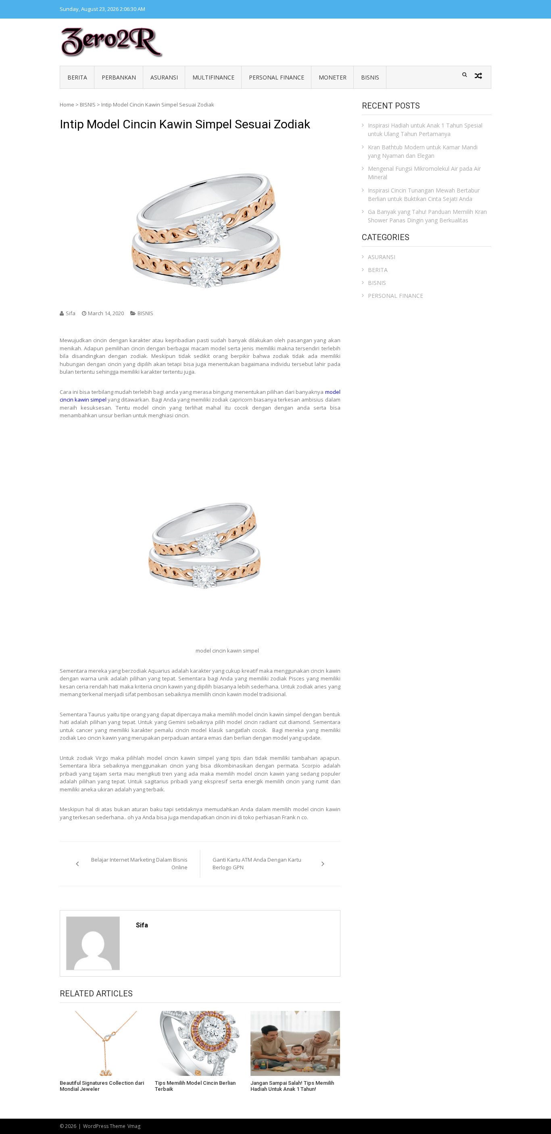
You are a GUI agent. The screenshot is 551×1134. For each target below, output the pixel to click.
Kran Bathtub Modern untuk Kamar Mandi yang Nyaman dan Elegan (423, 151)
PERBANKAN (119, 77)
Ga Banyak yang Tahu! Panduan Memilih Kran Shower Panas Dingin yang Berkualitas (427, 216)
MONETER (332, 77)
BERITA (77, 77)
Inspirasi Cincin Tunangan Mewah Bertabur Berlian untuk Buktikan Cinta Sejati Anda (424, 194)
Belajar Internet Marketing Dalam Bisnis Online (139, 863)
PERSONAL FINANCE (276, 77)
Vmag (133, 1126)
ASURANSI (164, 77)
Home (67, 104)
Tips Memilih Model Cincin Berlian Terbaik (195, 1086)
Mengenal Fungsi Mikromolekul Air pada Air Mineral (424, 173)
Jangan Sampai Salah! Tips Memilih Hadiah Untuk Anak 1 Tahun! (292, 1086)
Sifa (70, 313)
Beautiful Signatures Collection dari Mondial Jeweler (102, 1086)
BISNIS (370, 77)
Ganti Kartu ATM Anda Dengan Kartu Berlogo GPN (257, 863)
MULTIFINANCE (213, 77)
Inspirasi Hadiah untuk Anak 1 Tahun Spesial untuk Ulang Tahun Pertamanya (425, 129)
